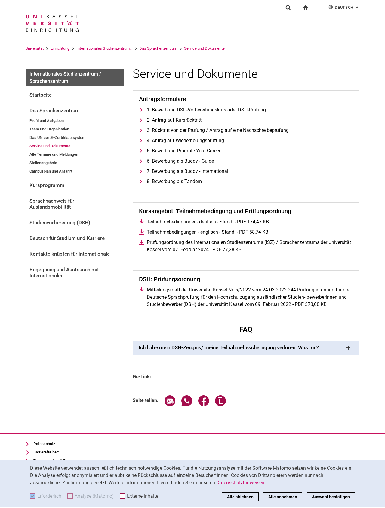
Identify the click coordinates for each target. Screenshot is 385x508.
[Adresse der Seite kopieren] (220, 404)
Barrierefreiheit (46, 452)
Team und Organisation (49, 129)
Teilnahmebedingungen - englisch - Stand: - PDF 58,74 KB (207, 232)
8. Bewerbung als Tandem (174, 181)
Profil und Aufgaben (46, 120)
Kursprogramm (46, 185)
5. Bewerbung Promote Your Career (183, 151)
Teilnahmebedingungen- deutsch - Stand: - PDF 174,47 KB (208, 222)
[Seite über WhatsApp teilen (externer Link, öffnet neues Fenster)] (186, 404)
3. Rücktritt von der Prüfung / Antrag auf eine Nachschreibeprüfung (218, 130)
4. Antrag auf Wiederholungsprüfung (185, 140)
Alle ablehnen (240, 496)
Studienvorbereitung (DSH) (59, 223)
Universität (35, 48)
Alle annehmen (282, 496)
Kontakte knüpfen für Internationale (69, 254)
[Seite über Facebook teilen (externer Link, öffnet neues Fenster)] (203, 404)
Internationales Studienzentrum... (104, 48)
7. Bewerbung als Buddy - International (187, 171)
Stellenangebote (43, 163)
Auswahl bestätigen (331, 496)
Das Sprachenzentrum (158, 48)
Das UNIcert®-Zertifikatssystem (57, 137)
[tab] (246, 348)
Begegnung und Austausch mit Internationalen (64, 272)
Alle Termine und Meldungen (53, 154)
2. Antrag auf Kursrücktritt (174, 120)
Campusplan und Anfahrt (50, 171)
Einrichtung (60, 48)
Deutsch (347, 7)
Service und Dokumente (204, 48)
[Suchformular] (288, 8)
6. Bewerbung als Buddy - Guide (180, 161)
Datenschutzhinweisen (240, 482)
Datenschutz (44, 443)
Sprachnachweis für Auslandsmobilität (51, 204)
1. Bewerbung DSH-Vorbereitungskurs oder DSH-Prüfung (206, 110)
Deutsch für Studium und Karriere (67, 238)
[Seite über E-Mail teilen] (170, 404)
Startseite (40, 95)
